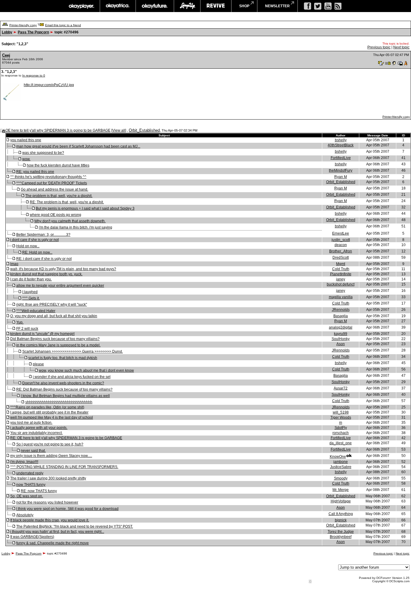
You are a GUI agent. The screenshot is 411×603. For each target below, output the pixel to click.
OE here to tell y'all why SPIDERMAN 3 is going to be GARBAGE (57, 130)
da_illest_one (340, 443)
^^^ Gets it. (31, 298)
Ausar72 (341, 388)
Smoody (341, 478)
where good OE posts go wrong (55, 215)
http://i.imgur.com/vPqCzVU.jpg (49, 85)
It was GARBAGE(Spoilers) (32, 537)
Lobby (7, 32)
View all (118, 130)
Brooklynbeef (340, 537)
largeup (187, 6)
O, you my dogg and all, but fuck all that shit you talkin (53, 316)
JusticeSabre (340, 467)
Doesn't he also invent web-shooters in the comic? (63, 383)
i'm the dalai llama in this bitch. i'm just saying (75, 227)
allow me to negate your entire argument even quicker (60, 285)
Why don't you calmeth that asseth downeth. (70, 221)
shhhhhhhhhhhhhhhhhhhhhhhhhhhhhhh (58, 402)
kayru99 (340, 334)
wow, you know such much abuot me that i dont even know (86, 370)
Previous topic (379, 47)
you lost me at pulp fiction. (31, 422)
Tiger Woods (340, 417)
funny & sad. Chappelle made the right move (52, 543)
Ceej (6, 55)
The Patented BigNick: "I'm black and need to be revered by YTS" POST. (74, 526)
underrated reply (29, 473)
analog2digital (340, 327)
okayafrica (117, 6)
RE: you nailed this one (35, 172)
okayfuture (155, 6)
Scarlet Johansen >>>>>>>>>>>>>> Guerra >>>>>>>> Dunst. (72, 351)
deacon (341, 245)
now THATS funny (30, 485)
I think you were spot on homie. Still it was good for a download (67, 509)
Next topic (401, 47)
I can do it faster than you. (31, 279)
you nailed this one (25, 140)
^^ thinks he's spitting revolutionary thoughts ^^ (48, 177)
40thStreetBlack (341, 145)
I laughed (30, 292)
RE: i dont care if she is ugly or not (44, 259)
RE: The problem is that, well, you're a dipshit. (67, 202)
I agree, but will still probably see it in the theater (49, 412)
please (38, 364)
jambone (340, 462)
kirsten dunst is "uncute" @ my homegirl (42, 334)
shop (244, 6)
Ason (340, 344)
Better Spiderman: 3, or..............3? (43, 235)
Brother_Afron (340, 251)
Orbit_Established (144, 130)
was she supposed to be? (43, 153)
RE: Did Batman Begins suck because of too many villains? (64, 389)
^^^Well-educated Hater (35, 311)
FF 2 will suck (27, 328)
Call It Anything (341, 514)
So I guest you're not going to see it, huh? (49, 444)
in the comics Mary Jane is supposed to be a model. (58, 345)
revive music (216, 6)
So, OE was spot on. (26, 496)
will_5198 (341, 412)
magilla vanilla (341, 297)
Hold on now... (27, 246)
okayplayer (81, 6)
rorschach (340, 433)
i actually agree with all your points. (38, 428)
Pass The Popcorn (33, 32)
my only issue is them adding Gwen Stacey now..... (51, 456)
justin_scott (341, 240)
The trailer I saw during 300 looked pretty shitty (48, 478)
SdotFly (341, 428)
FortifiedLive (341, 158)
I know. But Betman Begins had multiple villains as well (65, 396)
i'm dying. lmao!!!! (24, 462)
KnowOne (338, 457)
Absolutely (24, 515)
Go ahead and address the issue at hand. (54, 189)
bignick (341, 520)
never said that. (33, 450)
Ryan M (340, 177)
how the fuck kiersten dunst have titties (58, 165)
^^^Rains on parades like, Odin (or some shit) (47, 407)
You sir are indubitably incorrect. (36, 433)
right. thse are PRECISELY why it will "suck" (51, 304)
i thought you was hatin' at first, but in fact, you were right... (57, 532)
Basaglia (340, 316)
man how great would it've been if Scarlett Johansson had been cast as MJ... (78, 146)
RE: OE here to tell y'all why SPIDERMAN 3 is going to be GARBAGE (66, 438)
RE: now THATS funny (39, 491)
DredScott (340, 257)
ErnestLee (340, 233)
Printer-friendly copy (23, 25)
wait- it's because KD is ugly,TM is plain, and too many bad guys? (63, 269)
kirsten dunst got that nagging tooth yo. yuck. (46, 274)
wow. (26, 159)
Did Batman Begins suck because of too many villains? (55, 339)
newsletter (277, 6)
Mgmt (340, 264)
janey (340, 279)
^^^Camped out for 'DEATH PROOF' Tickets (51, 183)
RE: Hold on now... (37, 252)
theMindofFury (340, 170)
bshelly (341, 140)
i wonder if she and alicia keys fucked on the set (71, 377)
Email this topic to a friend (63, 25)
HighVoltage (341, 501)
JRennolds (341, 310)
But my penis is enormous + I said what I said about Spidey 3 (85, 208)
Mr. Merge (340, 490)
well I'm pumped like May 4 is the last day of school (51, 417)
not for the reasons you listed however (47, 502)
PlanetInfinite (340, 274)
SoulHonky (341, 339)
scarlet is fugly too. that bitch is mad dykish (62, 358)
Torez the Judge (341, 532)
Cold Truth (340, 269)
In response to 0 (33, 75)
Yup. (19, 322)
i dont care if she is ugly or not (34, 240)
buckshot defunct (340, 284)
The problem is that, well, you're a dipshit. (58, 196)
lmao (14, 264)
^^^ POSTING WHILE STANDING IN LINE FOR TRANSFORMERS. (64, 467)
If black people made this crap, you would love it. (49, 520)
